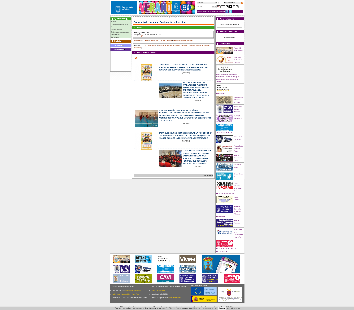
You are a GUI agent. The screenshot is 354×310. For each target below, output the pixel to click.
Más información (233, 308)
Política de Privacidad (159, 290)
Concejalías (115, 37)
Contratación (152, 45)
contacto (205, 11)
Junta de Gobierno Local (119, 24)
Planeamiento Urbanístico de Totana (238, 100)
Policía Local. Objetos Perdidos (238, 109)
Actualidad (145, 40)
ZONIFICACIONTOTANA (224, 133)
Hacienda (184, 45)
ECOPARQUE (221, 93)
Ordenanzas (154, 40)
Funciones (137, 40)
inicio (199, 11)
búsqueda (220, 11)
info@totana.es (144, 36)
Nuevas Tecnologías (203, 45)
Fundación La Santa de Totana (238, 148)
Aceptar (222, 308)
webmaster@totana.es (133, 290)
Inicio (166, 18)
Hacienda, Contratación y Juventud (167, 22)
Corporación (115, 34)
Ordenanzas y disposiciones (120, 32)
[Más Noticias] (208, 175)
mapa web (212, 11)
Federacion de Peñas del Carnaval (238, 59)
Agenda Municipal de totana (238, 158)
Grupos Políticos (116, 29)
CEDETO (144, 45)
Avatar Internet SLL (174, 298)
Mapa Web (135, 294)
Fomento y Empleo (173, 45)
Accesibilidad (126, 294)
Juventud (191, 45)
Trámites (163, 40)
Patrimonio (137, 48)
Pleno (113, 27)
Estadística (162, 45)
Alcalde (113, 22)
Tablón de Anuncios (179, 40)
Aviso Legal (116, 294)
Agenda (169, 40)
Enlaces (190, 40)
